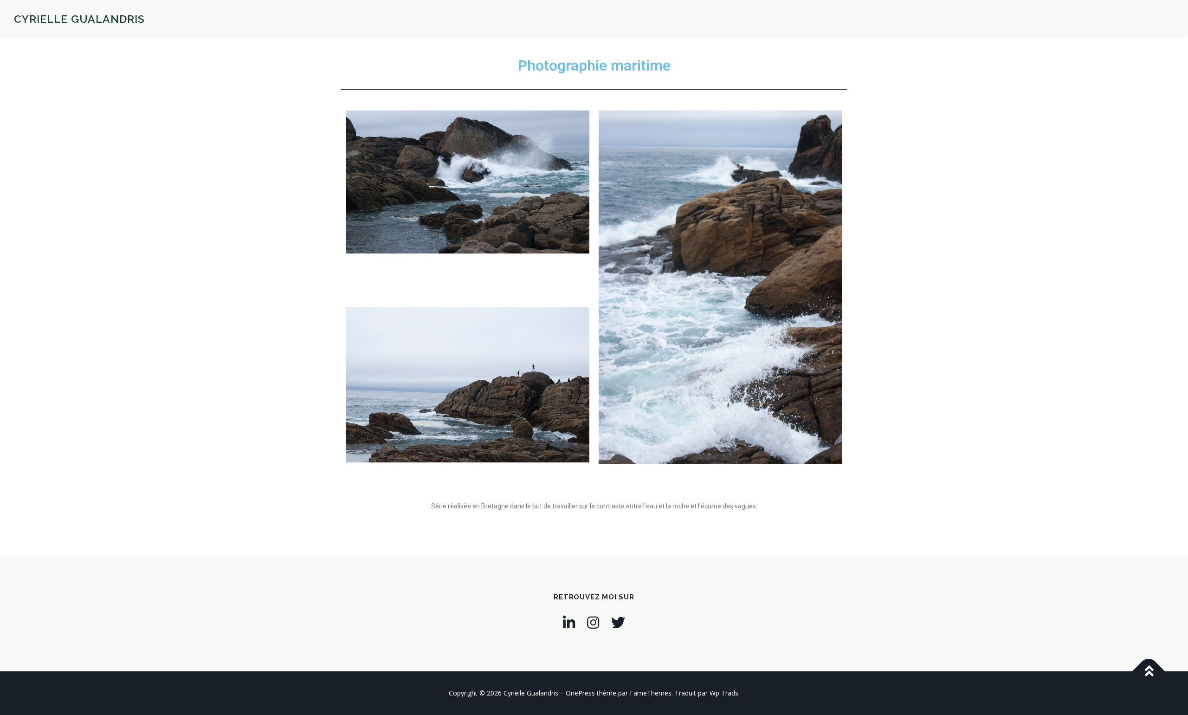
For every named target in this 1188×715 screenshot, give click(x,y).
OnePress (580, 693)
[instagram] (593, 622)
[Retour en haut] (1148, 671)
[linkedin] (569, 622)
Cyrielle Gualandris (79, 19)
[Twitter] (618, 622)
